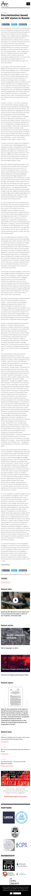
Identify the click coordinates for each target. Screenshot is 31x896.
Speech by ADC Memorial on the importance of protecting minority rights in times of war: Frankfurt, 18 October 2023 (15, 614)
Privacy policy (17, 893)
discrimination (5, 582)
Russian (27, 574)
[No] (29, 890)
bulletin (3, 766)
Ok (11, 893)
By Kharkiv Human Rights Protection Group (15, 796)
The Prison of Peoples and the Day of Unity (14, 675)
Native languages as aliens (9, 648)
